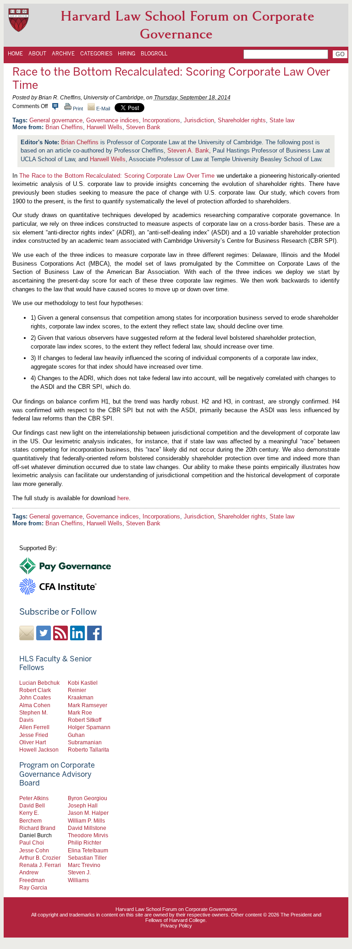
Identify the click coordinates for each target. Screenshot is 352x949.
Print (77, 108)
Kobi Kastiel (83, 683)
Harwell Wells (104, 127)
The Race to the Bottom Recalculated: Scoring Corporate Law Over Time (116, 175)
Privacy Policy (176, 925)
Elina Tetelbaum (88, 850)
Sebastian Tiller (87, 858)
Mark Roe (80, 712)
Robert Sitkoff (84, 720)
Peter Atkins (34, 798)
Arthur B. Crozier (39, 858)
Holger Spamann (89, 727)
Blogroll (154, 53)
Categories (96, 53)
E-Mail (102, 108)
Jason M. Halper (88, 813)
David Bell (32, 805)
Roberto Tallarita (88, 750)
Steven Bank (143, 127)
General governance (55, 120)
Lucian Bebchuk (39, 683)
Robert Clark (35, 690)
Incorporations (161, 120)
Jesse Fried (33, 735)
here (123, 498)
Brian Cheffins (64, 127)
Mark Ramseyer (87, 705)
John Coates (35, 697)
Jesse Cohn (34, 850)
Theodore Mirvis (88, 835)
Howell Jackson (39, 750)
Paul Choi (31, 842)
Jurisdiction (199, 120)
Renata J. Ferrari (40, 865)
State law (282, 120)
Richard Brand (37, 828)
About (37, 53)
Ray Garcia (33, 887)
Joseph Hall (83, 805)
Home (15, 53)
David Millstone (87, 828)
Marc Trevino (84, 865)
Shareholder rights (242, 120)
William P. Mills (86, 821)
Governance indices (112, 120)
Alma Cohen (34, 705)
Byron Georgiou (87, 798)
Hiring (126, 53)
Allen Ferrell (34, 727)
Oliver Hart (32, 742)
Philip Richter (84, 842)
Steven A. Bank (188, 150)
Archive (63, 53)
